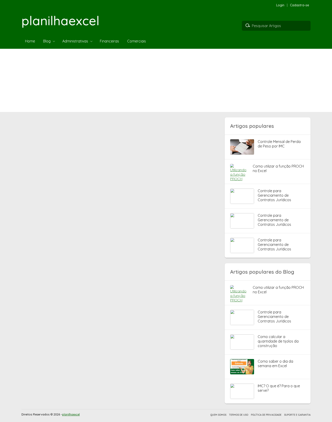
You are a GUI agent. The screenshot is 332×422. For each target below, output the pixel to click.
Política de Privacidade (266, 414)
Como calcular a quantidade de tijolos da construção (278, 341)
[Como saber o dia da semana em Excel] (242, 373)
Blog (47, 41)
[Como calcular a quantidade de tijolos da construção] (242, 348)
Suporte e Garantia (297, 414)
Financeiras (109, 41)
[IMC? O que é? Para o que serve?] (242, 397)
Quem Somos (218, 414)
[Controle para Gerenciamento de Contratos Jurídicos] (242, 202)
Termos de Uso (238, 414)
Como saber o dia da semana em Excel (275, 363)
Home (30, 41)
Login (280, 5)
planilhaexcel (60, 20)
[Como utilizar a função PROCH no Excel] (239, 179)
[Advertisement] (135, 80)
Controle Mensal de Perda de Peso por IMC (279, 143)
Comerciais (136, 41)
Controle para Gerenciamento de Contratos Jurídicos (274, 195)
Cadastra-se (299, 5)
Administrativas (75, 41)
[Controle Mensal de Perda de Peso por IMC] (242, 153)
